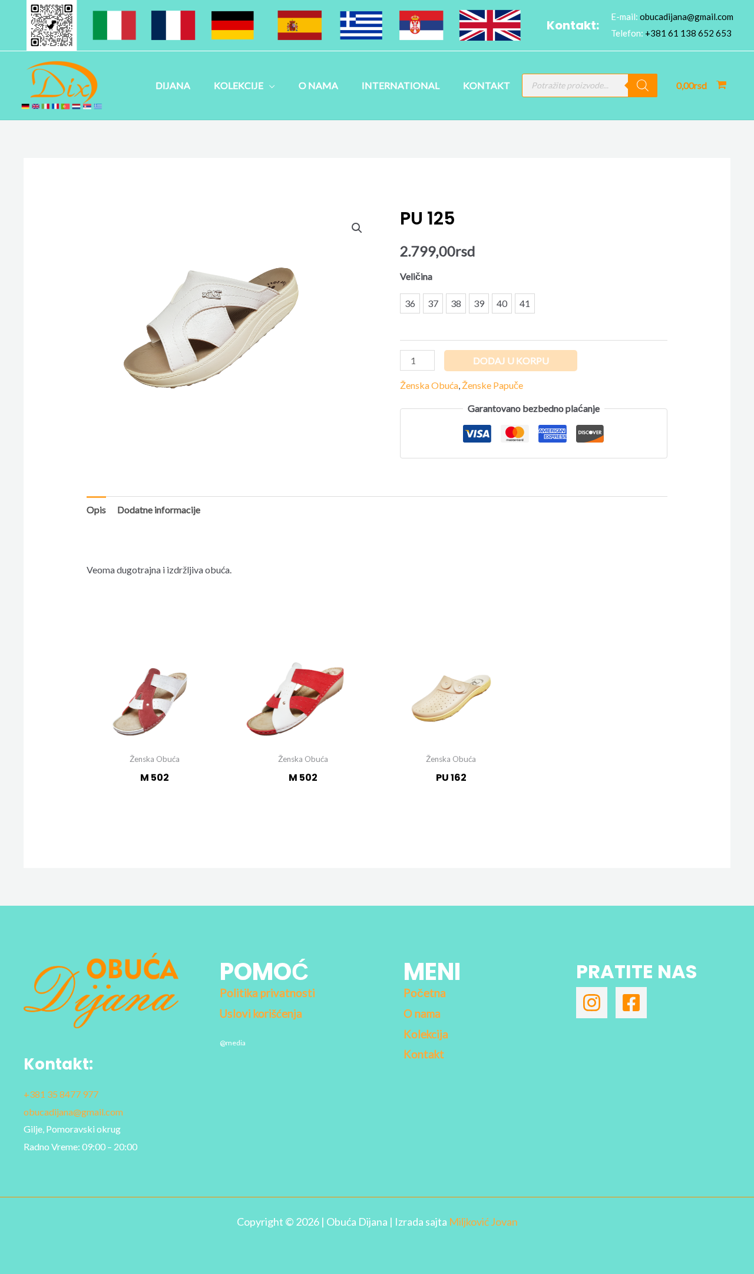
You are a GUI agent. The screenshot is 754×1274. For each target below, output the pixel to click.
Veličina (416, 276)
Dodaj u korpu (511, 360)
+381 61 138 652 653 (688, 33)
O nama (318, 85)
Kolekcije (238, 85)
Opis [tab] (96, 509)
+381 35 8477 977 (61, 1094)
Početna (425, 992)
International (400, 85)
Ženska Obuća (429, 385)
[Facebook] (631, 1002)
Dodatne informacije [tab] (158, 509)
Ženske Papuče (492, 385)
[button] (357, 228)
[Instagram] (591, 1002)
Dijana (173, 85)
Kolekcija (426, 1034)
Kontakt (486, 85)
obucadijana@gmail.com (686, 16)
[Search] (642, 85)
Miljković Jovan (483, 1221)
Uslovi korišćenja (261, 1013)
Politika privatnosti (267, 992)
